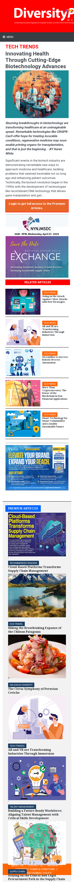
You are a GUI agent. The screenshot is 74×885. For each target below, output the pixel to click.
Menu (9, 37)
